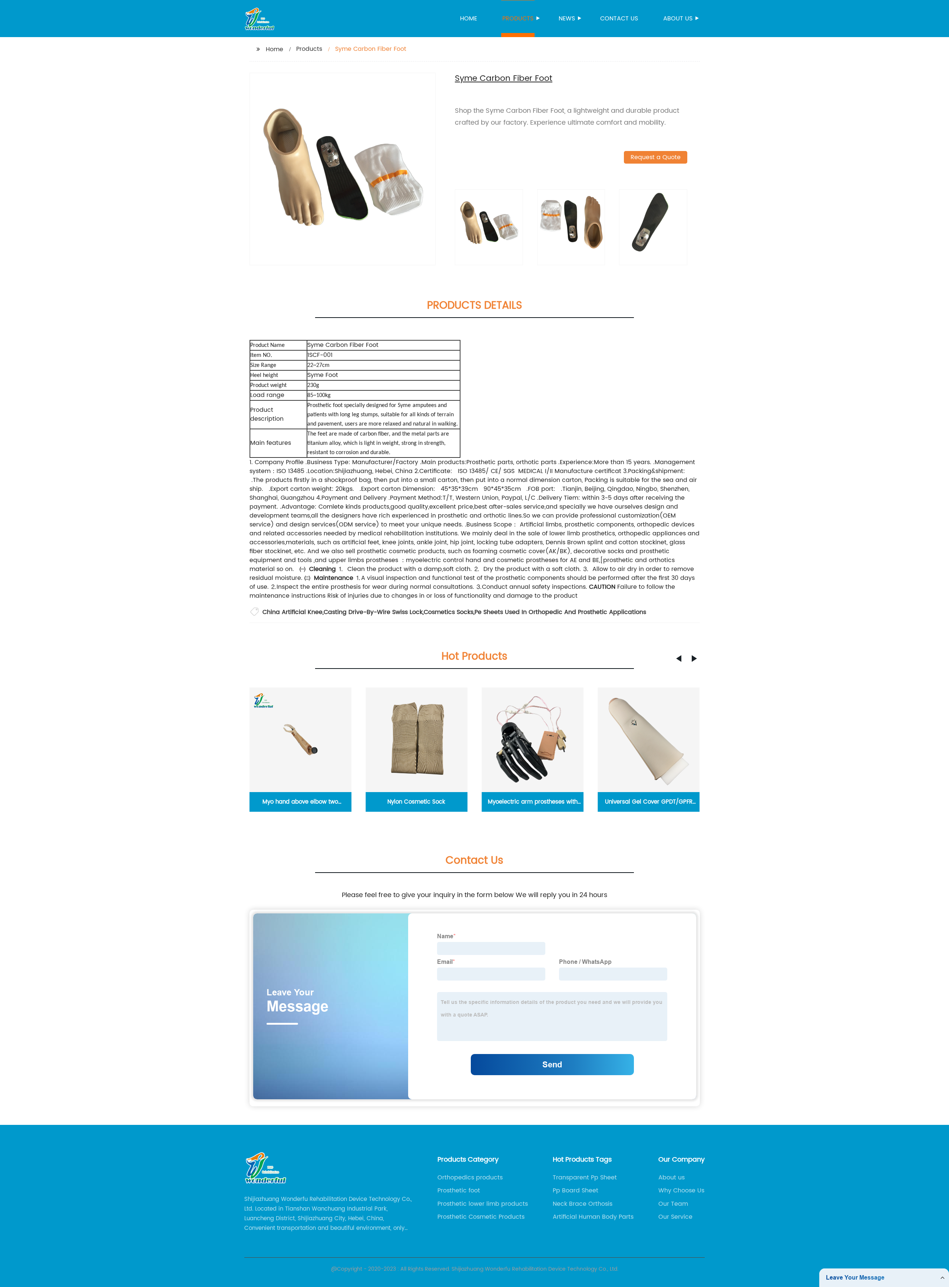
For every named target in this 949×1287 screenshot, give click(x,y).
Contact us (619, 18)
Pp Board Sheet (575, 1190)
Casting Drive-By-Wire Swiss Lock (373, 612)
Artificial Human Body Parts (593, 1216)
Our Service (675, 1217)
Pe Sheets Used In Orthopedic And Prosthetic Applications (560, 612)
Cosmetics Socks (448, 612)
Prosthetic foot (458, 1190)
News (567, 18)
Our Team (673, 1204)
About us (677, 18)
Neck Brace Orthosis (582, 1203)
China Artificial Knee (292, 612)
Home (468, 18)
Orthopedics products (470, 1177)
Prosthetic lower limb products (482, 1203)
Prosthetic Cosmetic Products (481, 1216)
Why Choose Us (681, 1190)
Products (517, 18)
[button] (678, 658)
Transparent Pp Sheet (585, 1177)
